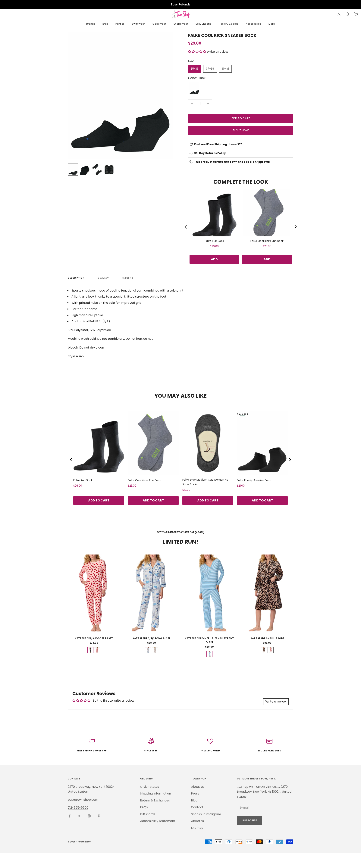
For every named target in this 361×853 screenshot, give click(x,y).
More (271, 23)
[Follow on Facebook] (69, 816)
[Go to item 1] (73, 169)
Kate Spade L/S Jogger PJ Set (94, 638)
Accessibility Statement (157, 821)
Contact (197, 807)
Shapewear (181, 23)
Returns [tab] (127, 278)
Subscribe (249, 820)
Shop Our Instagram (206, 814)
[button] (197, 51)
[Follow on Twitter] (79, 816)
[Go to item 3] (97, 169)
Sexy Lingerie (203, 23)
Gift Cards (147, 814)
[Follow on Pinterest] (99, 816)
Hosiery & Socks (228, 23)
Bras (105, 23)
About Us (197, 787)
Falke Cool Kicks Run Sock (267, 241)
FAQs (144, 807)
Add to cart (240, 118)
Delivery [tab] (103, 278)
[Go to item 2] (85, 169)
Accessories (253, 23)
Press (195, 793)
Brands (90, 23)
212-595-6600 (78, 807)
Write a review (276, 701)
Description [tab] (76, 278)
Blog (194, 800)
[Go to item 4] (109, 169)
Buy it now (241, 130)
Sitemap (197, 828)
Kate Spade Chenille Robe (267, 638)
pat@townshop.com (83, 800)
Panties (119, 23)
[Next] (295, 226)
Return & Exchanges (155, 800)
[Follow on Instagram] (89, 816)
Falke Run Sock (214, 241)
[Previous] (186, 226)
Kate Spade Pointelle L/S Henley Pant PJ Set (209, 640)
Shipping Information (155, 793)
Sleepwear (159, 23)
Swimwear (138, 23)
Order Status (149, 787)
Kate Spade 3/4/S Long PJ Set (152, 638)
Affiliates (197, 821)
